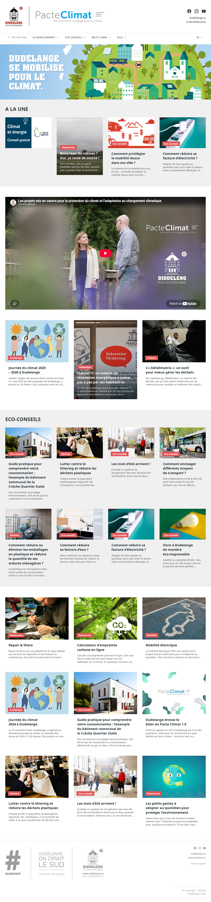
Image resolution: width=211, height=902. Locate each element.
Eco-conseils (120, 143)
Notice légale (198, 863)
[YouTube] (204, 11)
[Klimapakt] (54, 863)
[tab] (63, 120)
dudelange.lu (197, 18)
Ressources (68, 147)
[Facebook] (189, 11)
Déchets (151, 357)
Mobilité (151, 635)
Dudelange (16, 357)
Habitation (85, 367)
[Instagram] (196, 11)
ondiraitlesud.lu (196, 22)
